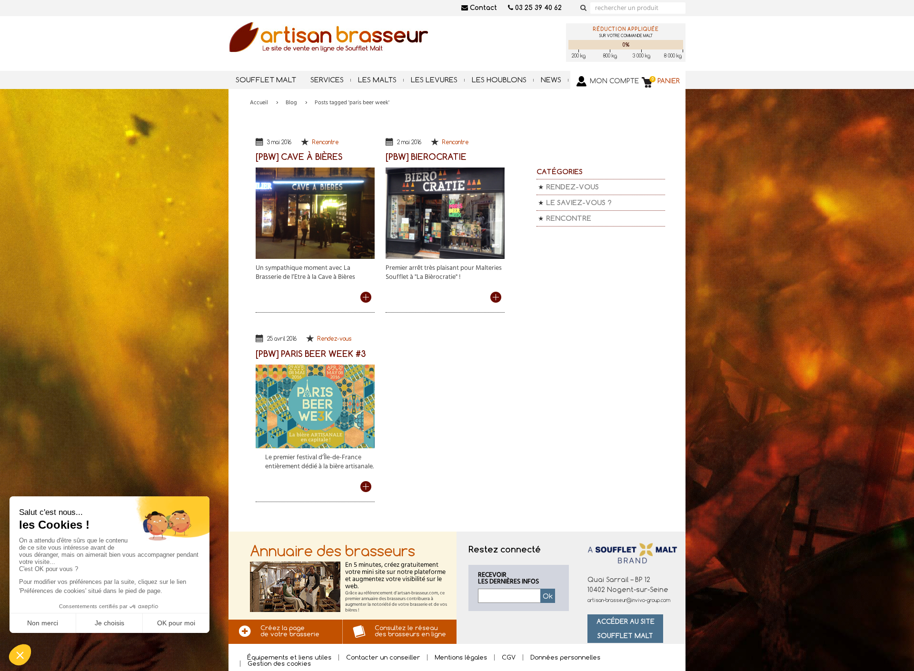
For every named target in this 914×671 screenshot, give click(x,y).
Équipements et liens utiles (289, 657)
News (551, 79)
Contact (482, 7)
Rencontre (325, 142)
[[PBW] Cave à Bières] (315, 211)
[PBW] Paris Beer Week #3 (311, 353)
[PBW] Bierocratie (426, 156)
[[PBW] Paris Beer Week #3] (315, 404)
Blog (291, 103)
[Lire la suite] (367, 297)
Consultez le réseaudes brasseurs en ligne (410, 631)
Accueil (259, 103)
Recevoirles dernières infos (508, 578)
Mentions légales (461, 657)
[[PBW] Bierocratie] (445, 211)
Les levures (434, 79)
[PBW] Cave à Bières (299, 156)
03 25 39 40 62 (537, 7)
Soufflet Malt (266, 79)
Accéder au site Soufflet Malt (625, 628)
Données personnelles (565, 657)
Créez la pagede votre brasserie (289, 631)
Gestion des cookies (279, 664)
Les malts (377, 79)
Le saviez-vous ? (579, 202)
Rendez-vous (335, 338)
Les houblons (499, 79)
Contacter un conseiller (383, 657)
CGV (509, 657)
